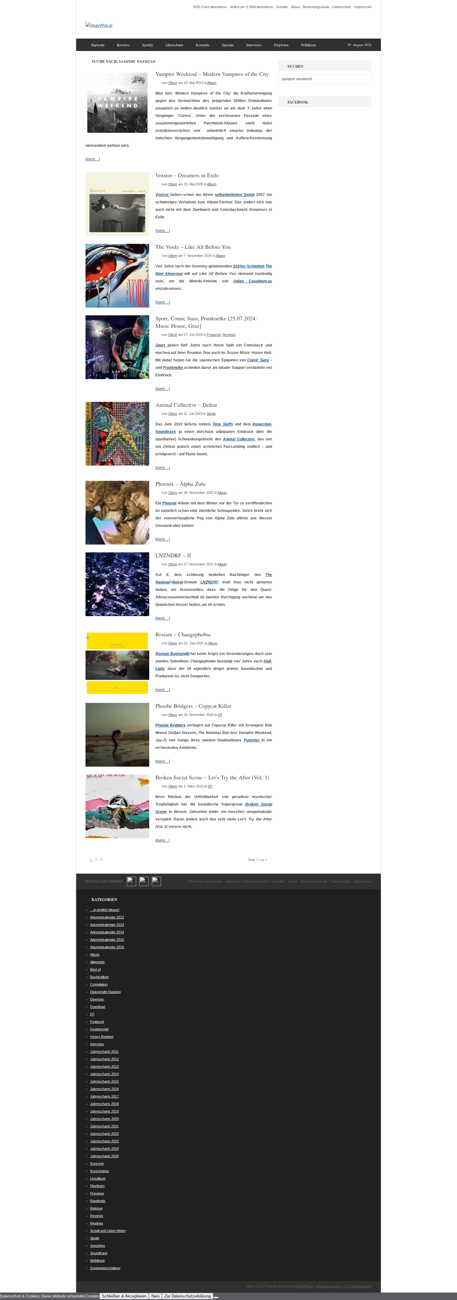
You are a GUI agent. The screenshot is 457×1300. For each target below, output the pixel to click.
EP (220, 715)
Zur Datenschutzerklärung (187, 1296)
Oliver (172, 83)
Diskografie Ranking (105, 992)
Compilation (99, 984)
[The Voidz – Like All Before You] (117, 306)
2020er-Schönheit (249, 266)
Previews (97, 1193)
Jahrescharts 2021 (104, 1126)
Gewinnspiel (99, 1029)
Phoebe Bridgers (170, 725)
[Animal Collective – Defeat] (117, 464)
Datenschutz (341, 7)
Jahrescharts (174, 44)
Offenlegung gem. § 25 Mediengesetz (343, 1286)
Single (211, 414)
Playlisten (281, 44)
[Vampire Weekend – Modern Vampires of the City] (117, 133)
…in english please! (104, 910)
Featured (214, 335)
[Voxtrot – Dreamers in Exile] (117, 235)
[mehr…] (92, 159)
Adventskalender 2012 (107, 917)
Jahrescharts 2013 (104, 1066)
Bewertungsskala (316, 7)
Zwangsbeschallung (105, 1268)
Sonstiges (97, 1245)
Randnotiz (97, 1201)
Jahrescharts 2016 (104, 1089)
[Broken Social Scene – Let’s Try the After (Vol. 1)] (117, 837)
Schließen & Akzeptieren (124, 1296)
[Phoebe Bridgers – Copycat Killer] (117, 765)
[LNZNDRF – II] (117, 615)
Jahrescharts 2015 (104, 1081)
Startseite (97, 44)
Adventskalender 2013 (107, 924)
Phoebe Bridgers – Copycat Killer (193, 705)
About (295, 7)
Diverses (97, 999)
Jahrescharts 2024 (104, 1148)
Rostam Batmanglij (172, 654)
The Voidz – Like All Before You (193, 246)
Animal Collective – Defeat (186, 404)
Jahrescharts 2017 (104, 1096)
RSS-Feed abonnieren (210, 7)
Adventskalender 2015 (107, 939)
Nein (155, 1296)
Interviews (254, 44)
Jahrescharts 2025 (104, 1156)
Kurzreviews (99, 1171)
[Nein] (215, 1297)
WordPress (304, 1286)
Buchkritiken (99, 977)
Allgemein (97, 962)
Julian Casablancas (252, 281)
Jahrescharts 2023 (104, 1141)
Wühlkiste (308, 44)
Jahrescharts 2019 (104, 1111)
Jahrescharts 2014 (104, 1074)
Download (97, 1007)
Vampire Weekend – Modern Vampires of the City (212, 73)
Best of (95, 969)
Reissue (96, 1208)
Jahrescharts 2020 (104, 1119)
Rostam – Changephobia (182, 634)
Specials (228, 44)
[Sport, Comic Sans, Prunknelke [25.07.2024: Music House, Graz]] (117, 378)
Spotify (147, 44)
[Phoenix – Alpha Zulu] (117, 543)
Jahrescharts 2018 (104, 1104)
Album (211, 83)
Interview (97, 1044)
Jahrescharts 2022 (104, 1133)
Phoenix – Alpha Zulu (180, 483)
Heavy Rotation (101, 1036)
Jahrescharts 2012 (104, 1059)
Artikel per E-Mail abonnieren (251, 7)
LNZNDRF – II (173, 555)
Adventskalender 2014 (107, 932)
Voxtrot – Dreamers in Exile (187, 175)
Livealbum (97, 1178)
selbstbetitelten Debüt (235, 195)
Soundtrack (99, 1253)
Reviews (123, 44)
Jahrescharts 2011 (104, 1051)
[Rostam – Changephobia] (117, 694)
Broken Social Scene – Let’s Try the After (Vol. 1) (212, 777)
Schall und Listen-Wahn (108, 1231)
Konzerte (202, 44)
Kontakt (282, 7)
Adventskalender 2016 (107, 947)
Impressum (363, 7)
